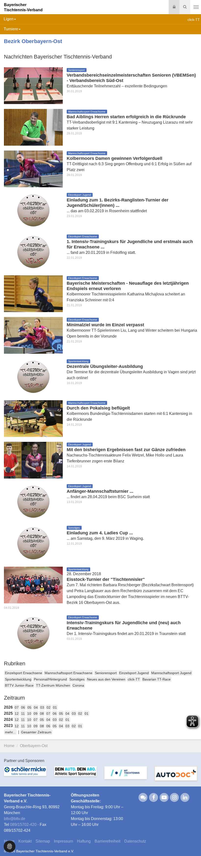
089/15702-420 (23, 824)
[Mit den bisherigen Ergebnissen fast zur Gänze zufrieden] (33, 460)
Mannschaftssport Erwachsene (68, 673)
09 (36, 713)
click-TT (134, 679)
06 (23, 707)
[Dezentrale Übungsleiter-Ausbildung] (33, 377)
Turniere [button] (11, 29)
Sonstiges (77, 679)
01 (55, 707)
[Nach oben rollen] (191, 842)
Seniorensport (106, 673)
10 (29, 713)
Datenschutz (135, 841)
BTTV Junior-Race (19, 685)
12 (17, 713)
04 (36, 707)
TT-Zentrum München (53, 685)
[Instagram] (174, 797)
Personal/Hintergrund (50, 679)
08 (42, 713)
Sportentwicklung (18, 679)
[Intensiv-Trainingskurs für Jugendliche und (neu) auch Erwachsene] (33, 633)
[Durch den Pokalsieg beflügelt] (33, 418)
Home (9, 746)
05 (29, 707)
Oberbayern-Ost (34, 746)
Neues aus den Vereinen (106, 679)
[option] (25, 774)
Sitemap (43, 841)
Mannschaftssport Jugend (171, 673)
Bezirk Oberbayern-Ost (33, 41)
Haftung (84, 841)
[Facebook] (153, 797)
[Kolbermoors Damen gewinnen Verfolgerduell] (33, 168)
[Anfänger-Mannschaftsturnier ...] (33, 501)
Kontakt (25, 841)
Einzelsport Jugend (134, 673)
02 (48, 707)
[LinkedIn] (185, 797)
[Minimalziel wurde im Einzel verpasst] (33, 335)
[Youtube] (164, 797)
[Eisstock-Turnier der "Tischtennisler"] (33, 585)
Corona (78, 685)
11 (23, 713)
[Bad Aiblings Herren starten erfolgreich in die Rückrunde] (33, 127)
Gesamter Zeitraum (36, 732)
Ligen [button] (8, 19)
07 (17, 707)
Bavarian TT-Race (156, 679)
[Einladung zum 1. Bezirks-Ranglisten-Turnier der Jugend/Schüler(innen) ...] (33, 210)
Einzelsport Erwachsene (23, 673)
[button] (9, 846)
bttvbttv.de (14, 819)
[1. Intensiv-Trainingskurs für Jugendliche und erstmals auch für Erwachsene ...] (33, 252)
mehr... (10, 732)
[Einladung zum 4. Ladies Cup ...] (33, 543)
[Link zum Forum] (143, 797)
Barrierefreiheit (107, 841)
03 (42, 707)
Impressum (63, 841)
